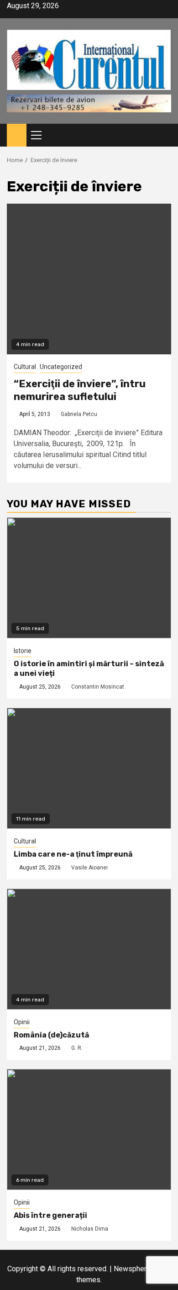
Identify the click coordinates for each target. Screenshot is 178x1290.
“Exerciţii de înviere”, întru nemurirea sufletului (80, 390)
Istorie (22, 650)
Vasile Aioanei (89, 867)
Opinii (22, 1022)
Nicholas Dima (89, 1229)
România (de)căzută (51, 1035)
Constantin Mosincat (97, 687)
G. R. (77, 1048)
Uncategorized (61, 366)
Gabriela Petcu (79, 414)
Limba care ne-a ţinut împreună (73, 854)
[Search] (164, 135)
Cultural (25, 366)
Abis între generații (50, 1215)
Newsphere (132, 1268)
